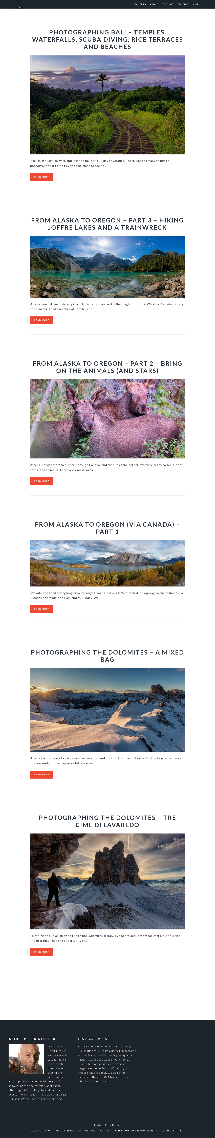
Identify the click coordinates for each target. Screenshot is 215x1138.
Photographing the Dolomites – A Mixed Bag (107, 655)
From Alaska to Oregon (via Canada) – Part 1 (107, 528)
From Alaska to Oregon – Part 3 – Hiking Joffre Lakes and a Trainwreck (107, 223)
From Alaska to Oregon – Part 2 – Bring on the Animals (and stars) (107, 367)
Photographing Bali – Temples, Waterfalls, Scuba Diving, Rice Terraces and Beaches (107, 39)
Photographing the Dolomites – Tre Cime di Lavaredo (107, 821)
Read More (41, 177)
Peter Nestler (48, 4)
